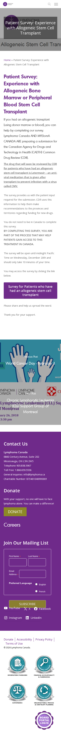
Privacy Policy (43, 639)
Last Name (34, 556)
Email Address (13, 573)
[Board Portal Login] (44, 735)
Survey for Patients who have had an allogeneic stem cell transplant (30, 290)
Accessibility (24, 639)
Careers (12, 524)
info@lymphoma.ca (34, 474)
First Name (15, 556)
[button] (56, 4)
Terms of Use (14, 643)
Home (7, 60)
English (42, 584)
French (42, 591)
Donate (15, 511)
